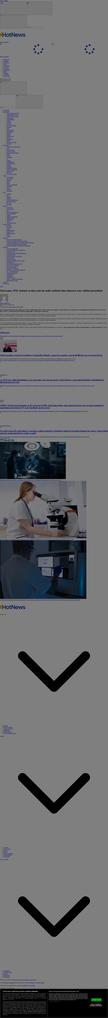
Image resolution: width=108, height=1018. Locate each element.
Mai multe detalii (10, 999)
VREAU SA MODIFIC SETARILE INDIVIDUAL (96, 1005)
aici (18, 1008)
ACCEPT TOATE (96, 999)
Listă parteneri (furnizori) (54, 1001)
